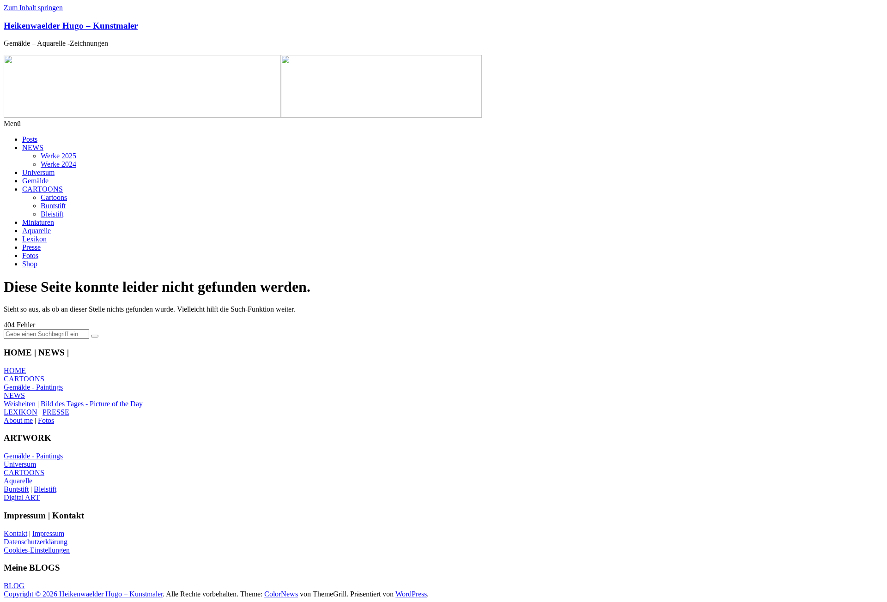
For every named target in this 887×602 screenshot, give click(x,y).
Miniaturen (38, 222)
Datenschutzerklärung (35, 542)
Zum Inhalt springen (33, 8)
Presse (31, 247)
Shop (29, 264)
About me (18, 420)
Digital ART (22, 497)
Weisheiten (20, 404)
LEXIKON (20, 412)
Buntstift (53, 206)
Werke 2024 (58, 164)
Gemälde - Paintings (33, 387)
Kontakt (15, 533)
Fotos (30, 255)
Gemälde (35, 181)
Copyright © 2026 (31, 594)
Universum (38, 172)
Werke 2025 (58, 156)
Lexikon (34, 239)
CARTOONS (42, 189)
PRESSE (56, 412)
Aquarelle (36, 231)
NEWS (32, 147)
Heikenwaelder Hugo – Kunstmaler (71, 25)
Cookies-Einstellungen (37, 550)
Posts (29, 139)
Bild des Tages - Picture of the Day (92, 404)
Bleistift (52, 214)
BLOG (14, 586)
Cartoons (54, 197)
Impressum (48, 533)
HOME (15, 370)
